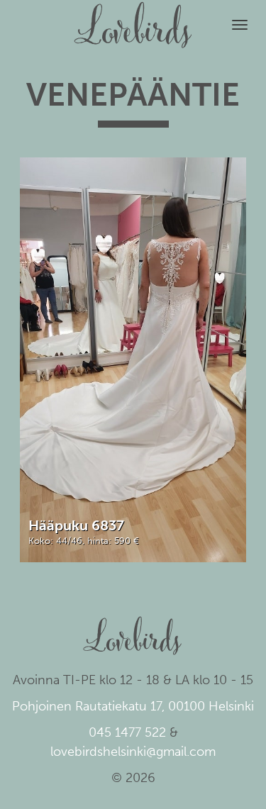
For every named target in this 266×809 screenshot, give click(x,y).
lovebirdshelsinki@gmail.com (133, 751)
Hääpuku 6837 (76, 525)
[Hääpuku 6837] (133, 359)
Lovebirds (133, 18)
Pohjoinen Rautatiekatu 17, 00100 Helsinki (133, 706)
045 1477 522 (127, 732)
